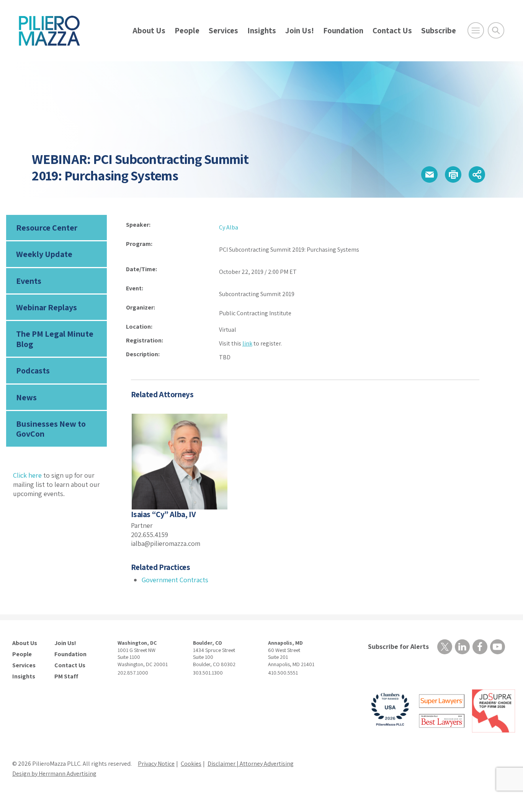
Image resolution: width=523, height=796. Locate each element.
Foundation (343, 30)
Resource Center (46, 227)
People (187, 30)
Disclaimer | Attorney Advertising (251, 764)
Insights (261, 30)
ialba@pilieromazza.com (165, 543)
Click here (27, 475)
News (26, 397)
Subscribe (438, 30)
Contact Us (392, 30)
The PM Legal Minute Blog (54, 338)
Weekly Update (44, 254)
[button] (429, 174)
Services (223, 30)
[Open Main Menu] (475, 30)
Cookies (191, 764)
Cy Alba (228, 227)
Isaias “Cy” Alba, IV (163, 514)
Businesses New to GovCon (51, 428)
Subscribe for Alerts (398, 646)
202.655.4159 (149, 534)
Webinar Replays (46, 307)
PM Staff (66, 676)
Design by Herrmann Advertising (54, 774)
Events (28, 280)
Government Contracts (175, 579)
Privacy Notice (156, 764)
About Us (148, 30)
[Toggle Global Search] (496, 30)
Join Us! (299, 30)
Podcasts (33, 370)
